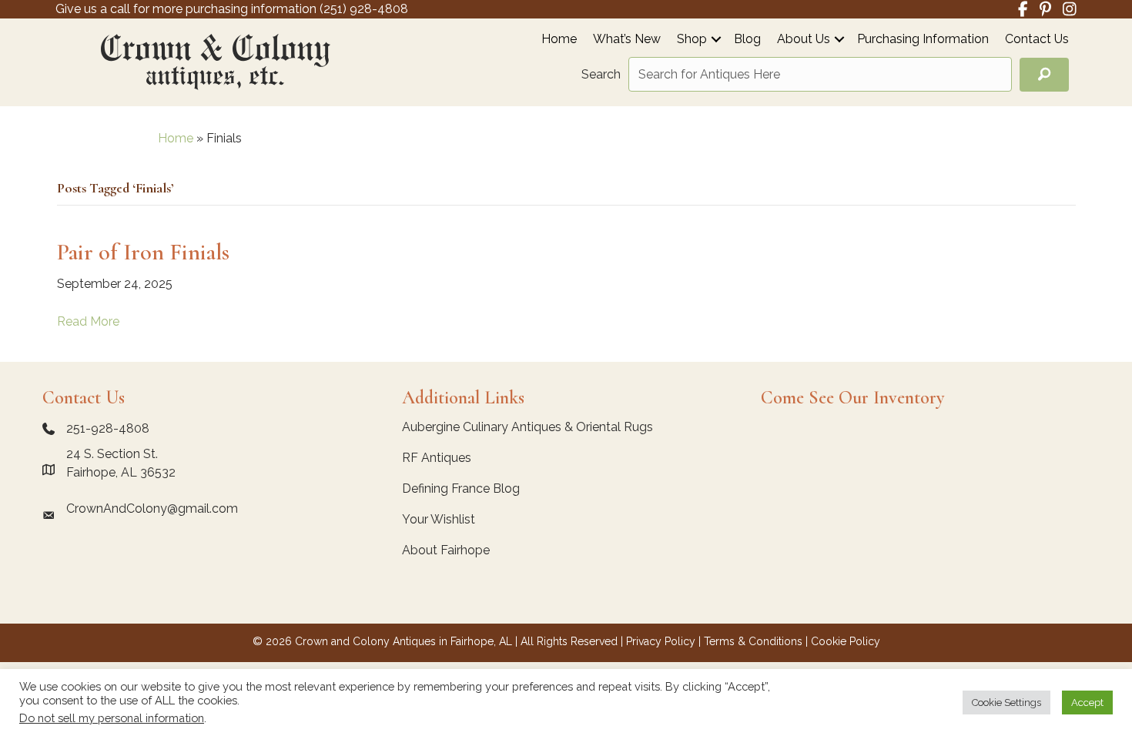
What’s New (627, 39)
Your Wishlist (438, 519)
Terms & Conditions (753, 641)
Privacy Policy (660, 641)
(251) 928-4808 (364, 9)
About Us (803, 39)
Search (601, 74)
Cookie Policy (845, 641)
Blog (747, 39)
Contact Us (1037, 39)
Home (559, 39)
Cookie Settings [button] (1006, 702)
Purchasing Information (923, 39)
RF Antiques (436, 457)
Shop (692, 39)
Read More (88, 321)
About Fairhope (446, 550)
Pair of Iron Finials (143, 252)
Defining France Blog (461, 488)
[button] (716, 39)
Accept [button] (1087, 702)
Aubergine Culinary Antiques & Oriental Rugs (527, 427)
